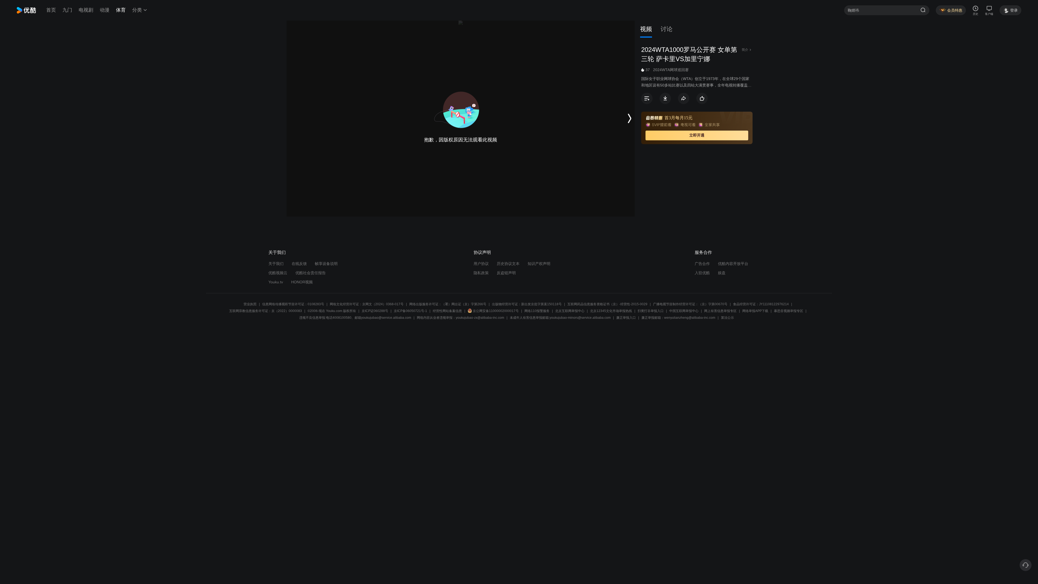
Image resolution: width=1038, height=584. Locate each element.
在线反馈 (299, 263)
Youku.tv (275, 282)
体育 (121, 10)
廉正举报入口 (626, 318)
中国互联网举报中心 (683, 311)
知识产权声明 (539, 263)
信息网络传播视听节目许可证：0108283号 (293, 304)
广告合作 (702, 263)
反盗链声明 (506, 273)
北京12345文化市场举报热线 (611, 311)
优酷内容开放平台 (733, 263)
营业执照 (250, 304)
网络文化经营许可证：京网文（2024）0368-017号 (367, 304)
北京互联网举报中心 (569, 311)
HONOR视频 (302, 282)
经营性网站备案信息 (447, 311)
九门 (67, 10)
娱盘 (722, 273)
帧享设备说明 (326, 263)
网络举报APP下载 (755, 311)
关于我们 (276, 263)
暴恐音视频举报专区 (788, 311)
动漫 (104, 10)
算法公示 (727, 318)
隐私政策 (481, 273)
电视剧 (86, 10)
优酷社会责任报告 (310, 273)
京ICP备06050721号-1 (410, 311)
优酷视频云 (277, 273)
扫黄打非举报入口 (651, 311)
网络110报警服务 (537, 311)
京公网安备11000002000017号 (496, 311)
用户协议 (481, 263)
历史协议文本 (508, 263)
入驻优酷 (702, 273)
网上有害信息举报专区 (720, 311)
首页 (51, 10)
